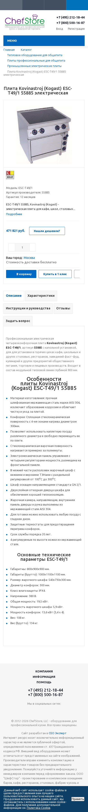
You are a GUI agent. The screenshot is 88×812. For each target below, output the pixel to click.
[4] (21, 182)
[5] (25, 182)
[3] (17, 182)
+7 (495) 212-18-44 (70, 17)
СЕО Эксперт (58, 733)
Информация (44, 676)
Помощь (44, 682)
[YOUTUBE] (44, 711)
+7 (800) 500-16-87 (70, 22)
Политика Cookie (38, 807)
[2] (12, 182)
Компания (44, 671)
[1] (8, 182)
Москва (29, 258)
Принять (78, 799)
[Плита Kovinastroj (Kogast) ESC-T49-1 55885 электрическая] (44, 135)
